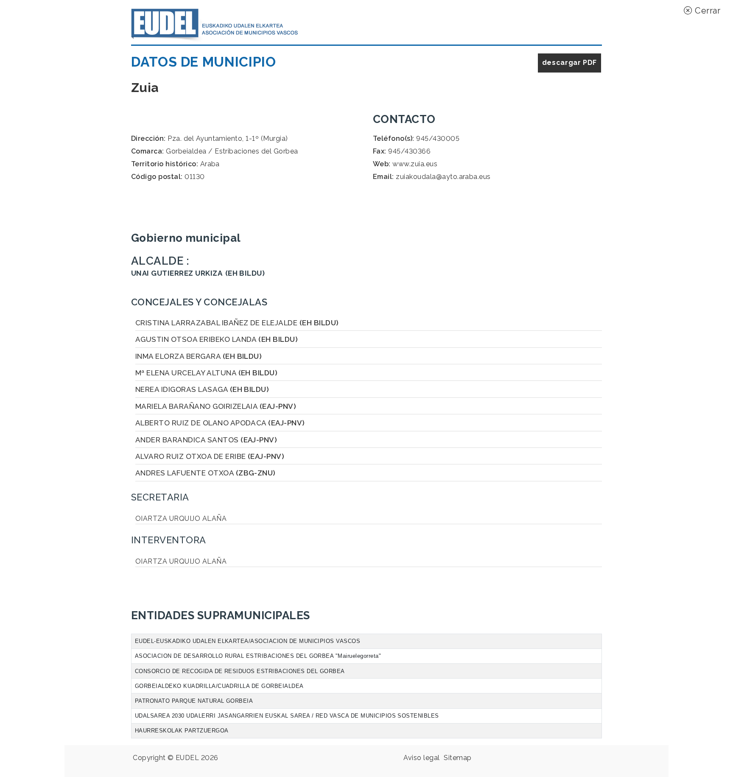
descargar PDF (569, 63)
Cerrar (706, 11)
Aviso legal (421, 758)
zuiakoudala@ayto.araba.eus (443, 177)
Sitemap (457, 758)
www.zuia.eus (414, 164)
